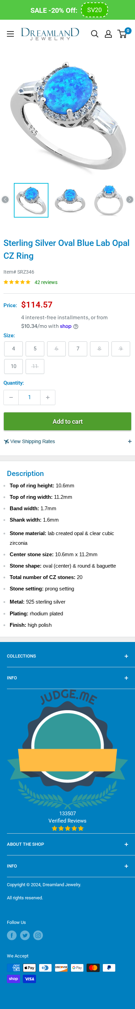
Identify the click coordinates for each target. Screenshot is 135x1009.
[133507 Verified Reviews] (67, 828)
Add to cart (68, 421)
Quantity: (13, 383)
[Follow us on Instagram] (38, 935)
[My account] (108, 34)
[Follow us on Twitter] (25, 935)
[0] (122, 34)
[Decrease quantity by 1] (11, 397)
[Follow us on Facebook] (12, 935)
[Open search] (95, 34)
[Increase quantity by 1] (47, 397)
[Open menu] (10, 34)
